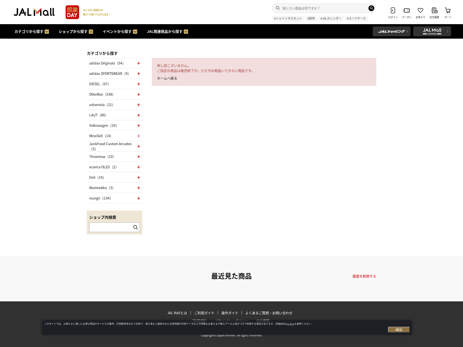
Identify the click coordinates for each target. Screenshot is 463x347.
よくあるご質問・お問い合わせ (269, 312)
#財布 (311, 18)
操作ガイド (229, 312)
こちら (290, 323)
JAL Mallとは (177, 312)
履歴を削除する (364, 276)
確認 (398, 330)
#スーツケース (356, 18)
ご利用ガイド (204, 312)
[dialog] (227, 327)
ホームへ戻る (167, 78)
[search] (371, 8)
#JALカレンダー (330, 18)
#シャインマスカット (288, 18)
